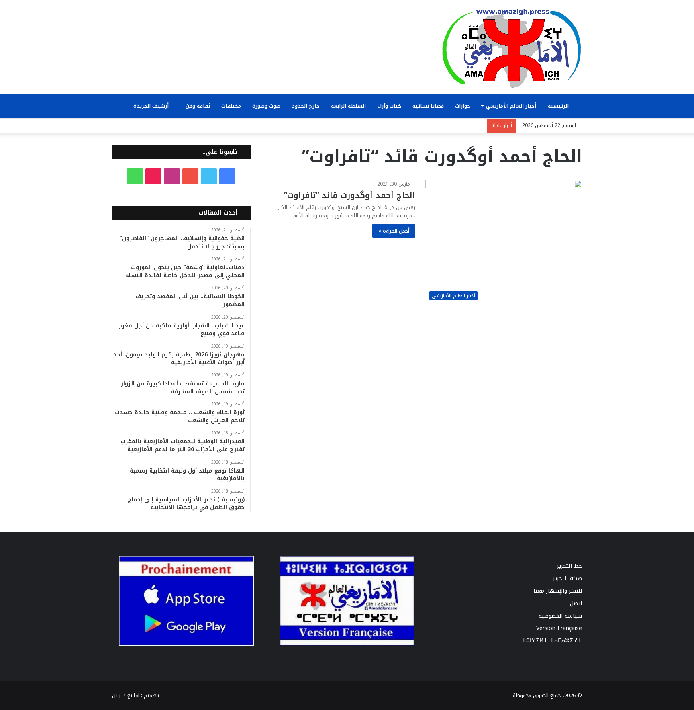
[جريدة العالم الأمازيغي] (511, 48)
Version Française (559, 628)
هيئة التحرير (567, 578)
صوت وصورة (266, 106)
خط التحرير (569, 566)
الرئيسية (559, 106)
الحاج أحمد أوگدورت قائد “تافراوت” (349, 195)
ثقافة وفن (198, 106)
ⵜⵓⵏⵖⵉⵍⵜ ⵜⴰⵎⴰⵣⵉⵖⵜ (552, 641)
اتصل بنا (572, 603)
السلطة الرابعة (348, 106)
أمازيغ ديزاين (125, 695)
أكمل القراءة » (393, 231)
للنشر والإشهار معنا (557, 591)
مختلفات (231, 106)
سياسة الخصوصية (560, 616)
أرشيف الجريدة (151, 106)
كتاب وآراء (389, 106)
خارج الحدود (306, 106)
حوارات (462, 106)
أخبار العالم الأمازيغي (511, 106)
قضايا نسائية (428, 106)
